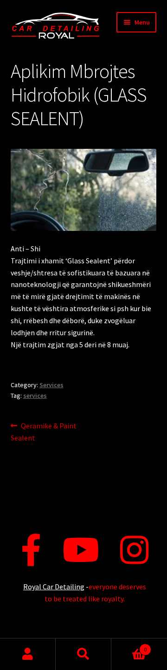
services (35, 395)
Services (51, 385)
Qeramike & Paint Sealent (44, 431)
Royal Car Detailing (53, 586)
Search (83, 654)
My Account (28, 654)
